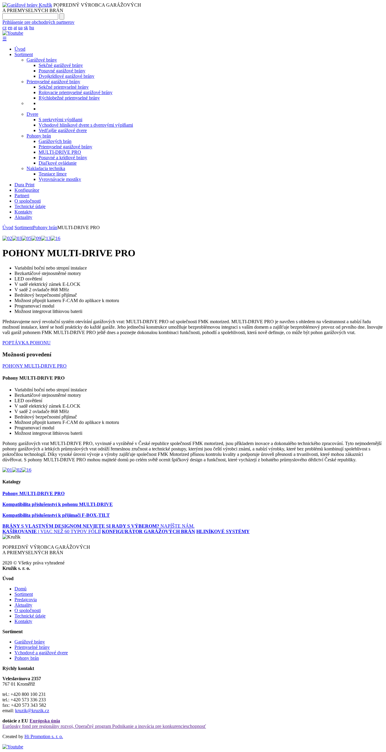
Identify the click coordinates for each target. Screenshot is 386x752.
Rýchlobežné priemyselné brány (69, 97)
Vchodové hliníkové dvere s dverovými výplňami (86, 125)
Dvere (32, 114)
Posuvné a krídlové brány (63, 157)
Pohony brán (39, 135)
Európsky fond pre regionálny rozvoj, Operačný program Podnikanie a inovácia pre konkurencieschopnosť (104, 723)
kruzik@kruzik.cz (32, 710)
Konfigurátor (26, 190)
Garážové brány (42, 59)
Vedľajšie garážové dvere (63, 130)
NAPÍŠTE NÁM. (139, 526)
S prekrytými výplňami (60, 119)
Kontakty (23, 211)
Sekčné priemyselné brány (64, 87)
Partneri (21, 195)
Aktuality (23, 217)
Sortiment (23, 54)
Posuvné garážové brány (62, 70)
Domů (20, 588)
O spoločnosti (27, 201)
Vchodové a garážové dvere (41, 652)
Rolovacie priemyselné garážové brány (75, 92)
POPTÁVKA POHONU (26, 342)
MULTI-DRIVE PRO (60, 152)
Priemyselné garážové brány (53, 81)
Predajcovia (25, 599)
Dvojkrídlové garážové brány (66, 76)
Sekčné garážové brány (61, 65)
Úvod (19, 49)
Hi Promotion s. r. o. (43, 736)
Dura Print (24, 184)
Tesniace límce (53, 173)
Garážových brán (55, 141)
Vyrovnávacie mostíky (60, 179)
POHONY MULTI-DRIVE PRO (34, 365)
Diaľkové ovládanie (58, 163)
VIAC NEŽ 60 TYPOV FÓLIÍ (51, 531)
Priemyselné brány (32, 647)
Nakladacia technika (46, 168)
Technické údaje (30, 206)
